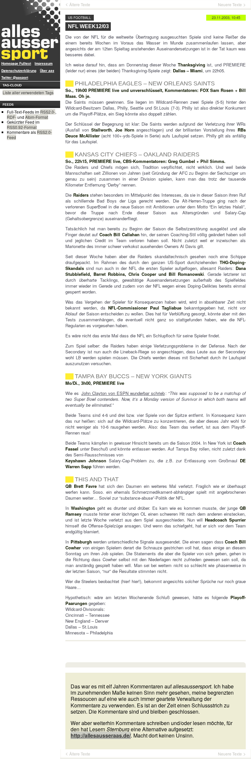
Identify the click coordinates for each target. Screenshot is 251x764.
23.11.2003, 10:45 (226, 17)
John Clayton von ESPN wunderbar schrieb (123, 393)
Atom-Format (36, 117)
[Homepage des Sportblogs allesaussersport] (30, 30)
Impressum (44, 63)
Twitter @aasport (14, 77)
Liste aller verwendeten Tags (28, 92)
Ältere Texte (79, 5)
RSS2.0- (47, 112)
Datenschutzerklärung (18, 70)
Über (47, 70)
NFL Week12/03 (88, 26)
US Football (79, 17)
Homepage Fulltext (16, 63)
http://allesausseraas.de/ (101, 735)
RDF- (11, 117)
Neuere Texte (230, 5)
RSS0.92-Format (22, 127)
